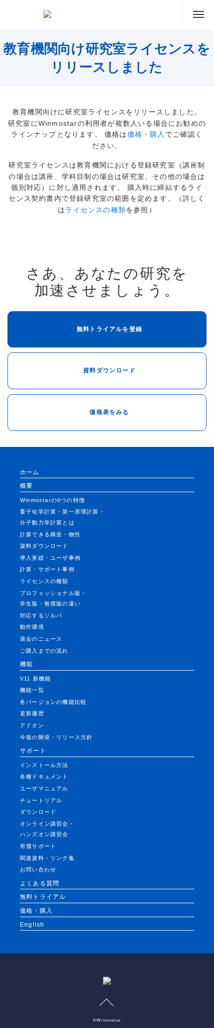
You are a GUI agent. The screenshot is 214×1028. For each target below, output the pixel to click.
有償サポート (38, 846)
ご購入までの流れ (44, 651)
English (32, 924)
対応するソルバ (41, 615)
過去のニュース (41, 639)
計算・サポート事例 (47, 569)
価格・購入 (146, 134)
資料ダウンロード (109, 370)
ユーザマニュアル (44, 788)
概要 (26, 485)
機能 (26, 664)
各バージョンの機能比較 (53, 702)
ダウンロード (38, 812)
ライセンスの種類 (95, 210)
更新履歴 (32, 713)
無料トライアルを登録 (109, 329)
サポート (33, 750)
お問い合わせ (38, 869)
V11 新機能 (35, 679)
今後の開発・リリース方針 (56, 737)
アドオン (32, 725)
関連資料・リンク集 (47, 858)
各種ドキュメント (44, 776)
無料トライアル (43, 896)
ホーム (30, 472)
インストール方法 (44, 765)
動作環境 (32, 627)
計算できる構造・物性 (50, 534)
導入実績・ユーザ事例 (50, 558)
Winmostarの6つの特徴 (52, 500)
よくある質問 (39, 883)
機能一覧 (32, 690)
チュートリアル (41, 800)
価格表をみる (109, 412)
